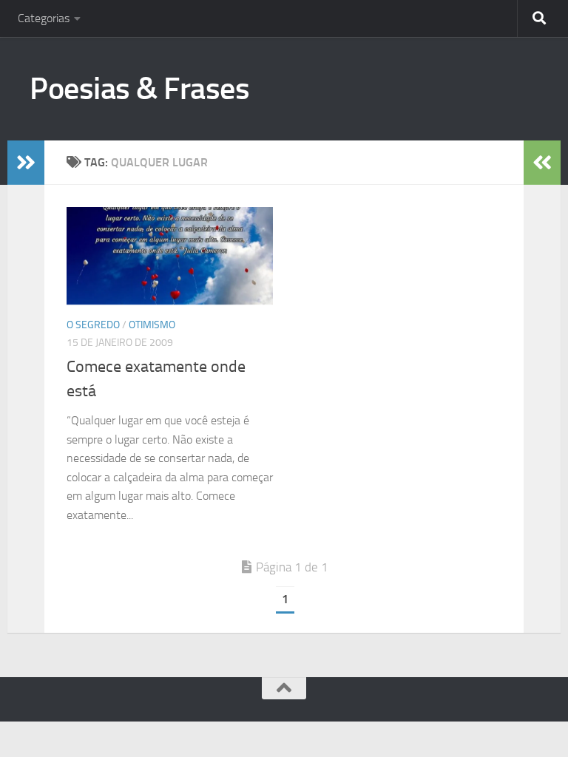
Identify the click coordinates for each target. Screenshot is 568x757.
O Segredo (93, 325)
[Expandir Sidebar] (25, 162)
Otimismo (152, 325)
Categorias (44, 18)
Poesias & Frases (139, 88)
